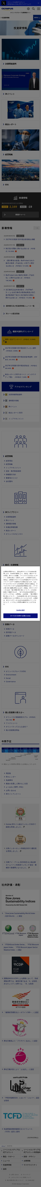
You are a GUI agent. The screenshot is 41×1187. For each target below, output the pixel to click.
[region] (20, 593)
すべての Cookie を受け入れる (20, 616)
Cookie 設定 (20, 610)
